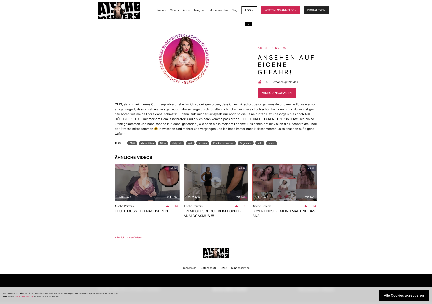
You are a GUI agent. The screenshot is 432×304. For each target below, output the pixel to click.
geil (190, 143)
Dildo (163, 143)
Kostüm (203, 143)
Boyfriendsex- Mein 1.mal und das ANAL (283, 213)
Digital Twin (316, 10)
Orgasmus (245, 143)
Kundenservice (240, 268)
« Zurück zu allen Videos (128, 237)
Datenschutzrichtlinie (23, 296)
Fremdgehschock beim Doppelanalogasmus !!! (212, 213)
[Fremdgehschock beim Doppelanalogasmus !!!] (216, 182)
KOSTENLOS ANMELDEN (280, 10)
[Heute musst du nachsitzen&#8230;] (147, 182)
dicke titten (147, 143)
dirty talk (177, 143)
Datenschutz (208, 268)
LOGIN (249, 10)
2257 (224, 268)
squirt (271, 143)
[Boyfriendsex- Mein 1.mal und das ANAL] (284, 182)
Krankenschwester (223, 143)
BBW (132, 143)
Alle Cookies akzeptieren (404, 295)
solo (260, 143)
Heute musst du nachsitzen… (143, 211)
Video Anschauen (277, 93)
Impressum (189, 268)
